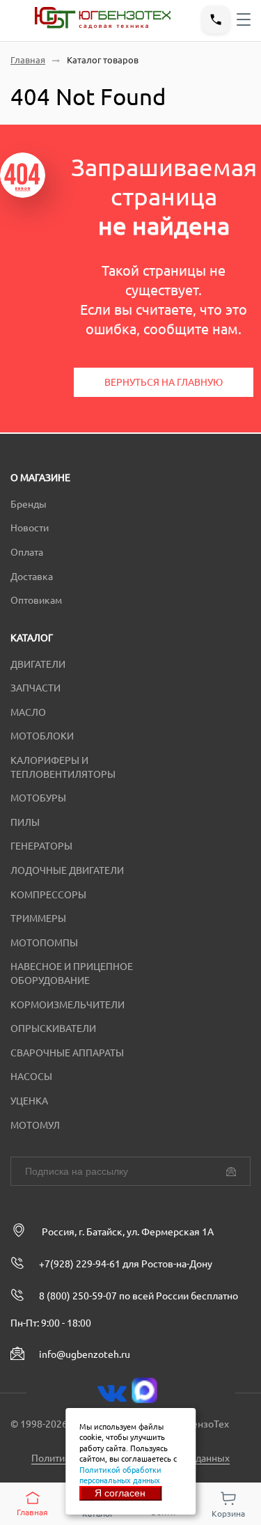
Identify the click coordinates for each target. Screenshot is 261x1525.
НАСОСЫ (31, 1076)
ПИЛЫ (25, 822)
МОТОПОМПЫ (44, 942)
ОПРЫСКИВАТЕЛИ (53, 1028)
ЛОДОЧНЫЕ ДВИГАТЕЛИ (67, 870)
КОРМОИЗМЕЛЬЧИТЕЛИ (67, 1004)
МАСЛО (28, 712)
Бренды (28, 504)
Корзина (228, 1513)
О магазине (40, 477)
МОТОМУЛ (35, 1125)
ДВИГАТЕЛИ (37, 664)
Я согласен (120, 1493)
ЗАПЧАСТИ (35, 688)
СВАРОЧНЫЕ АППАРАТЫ (67, 1052)
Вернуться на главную (163, 382)
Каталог (31, 637)
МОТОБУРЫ (38, 798)
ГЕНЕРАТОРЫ (41, 846)
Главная (27, 60)
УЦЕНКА (29, 1100)
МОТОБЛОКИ (42, 736)
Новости (29, 527)
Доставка (31, 576)
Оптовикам (36, 600)
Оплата (26, 552)
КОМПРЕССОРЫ (48, 894)
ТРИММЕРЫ (38, 918)
